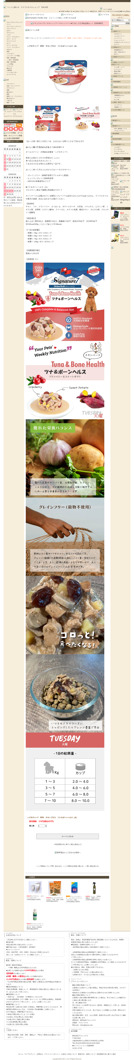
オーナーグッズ (11, 74)
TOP (27, 38)
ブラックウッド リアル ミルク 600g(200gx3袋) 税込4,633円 (115, 195)
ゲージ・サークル (12, 45)
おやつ (9, 30)
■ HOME (62, 11)
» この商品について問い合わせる (49, 866)
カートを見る (107, 9)
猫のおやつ (10, 92)
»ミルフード (8, 116)
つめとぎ (9, 100)
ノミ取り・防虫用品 (12, 60)
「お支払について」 (20, 955)
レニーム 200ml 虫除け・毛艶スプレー (94, 897)
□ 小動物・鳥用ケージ (117, 102)
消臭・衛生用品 (11, 57)
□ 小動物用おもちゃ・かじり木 (120, 92)
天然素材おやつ (118, 50)
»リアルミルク (17, 116)
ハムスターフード (119, 36)
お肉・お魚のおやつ (120, 52)
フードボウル (118, 149)
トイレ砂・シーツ (119, 67)
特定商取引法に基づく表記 (106, 1054)
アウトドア (10, 66)
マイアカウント (29, 1054)
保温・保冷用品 (11, 62)
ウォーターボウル (119, 151)
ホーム (20, 1054)
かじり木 (116, 99)
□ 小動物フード (116, 31)
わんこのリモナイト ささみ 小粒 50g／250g (55, 898)
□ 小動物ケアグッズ (117, 76)
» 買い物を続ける (92, 866)
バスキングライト (119, 130)
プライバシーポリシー (52, 1054)
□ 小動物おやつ (116, 47)
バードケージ (118, 105)
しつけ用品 (10, 64)
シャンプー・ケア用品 (13, 55)
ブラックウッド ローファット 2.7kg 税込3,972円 (124, 217)
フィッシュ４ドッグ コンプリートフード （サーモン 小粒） (74, 898)
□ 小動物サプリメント (117, 57)
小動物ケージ (118, 107)
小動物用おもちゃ (119, 95)
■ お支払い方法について (81, 11)
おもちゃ (9, 49)
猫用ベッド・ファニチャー (14, 96)
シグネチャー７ (48, 38)
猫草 (8, 94)
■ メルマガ (111, 11)
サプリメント (11, 32)
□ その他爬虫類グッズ (117, 144)
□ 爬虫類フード (116, 120)
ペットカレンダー (12, 72)
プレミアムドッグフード (14, 26)
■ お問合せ (126, 11)
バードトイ (117, 97)
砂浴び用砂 (117, 71)
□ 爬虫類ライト (116, 126)
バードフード (118, 38)
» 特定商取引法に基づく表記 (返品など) (68, 844)
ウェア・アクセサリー (13, 37)
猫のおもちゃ (11, 98)
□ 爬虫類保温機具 (116, 139)
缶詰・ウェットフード (13, 86)
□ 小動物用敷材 (116, 81)
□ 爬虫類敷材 (115, 133)
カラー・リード (11, 39)
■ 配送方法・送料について (98, 11)
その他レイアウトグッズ (121, 153)
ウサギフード (118, 34)
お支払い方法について (69, 1054)
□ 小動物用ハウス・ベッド (119, 87)
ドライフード (11, 83)
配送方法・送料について (87, 1054)
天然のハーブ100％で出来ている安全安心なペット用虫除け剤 (120, 175)
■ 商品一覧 (68, 11)
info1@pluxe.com (86, 1025)
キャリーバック (11, 41)
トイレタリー (11, 53)
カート (9, 43)
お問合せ (40, 1054)
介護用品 (9, 70)
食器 (8, 51)
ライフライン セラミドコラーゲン (35, 897)
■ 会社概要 (119, 11)
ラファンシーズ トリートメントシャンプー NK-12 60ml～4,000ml (35, 925)
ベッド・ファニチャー (13, 47)
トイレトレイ (118, 69)
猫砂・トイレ (11, 102)
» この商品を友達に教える (73, 866)
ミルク (9, 35)
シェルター (117, 147)
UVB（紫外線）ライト (120, 128)
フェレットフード (119, 40)
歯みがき (9, 68)
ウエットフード (11, 28)
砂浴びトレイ (118, 73)
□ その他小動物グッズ (117, 110)
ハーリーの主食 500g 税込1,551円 (124, 228)
